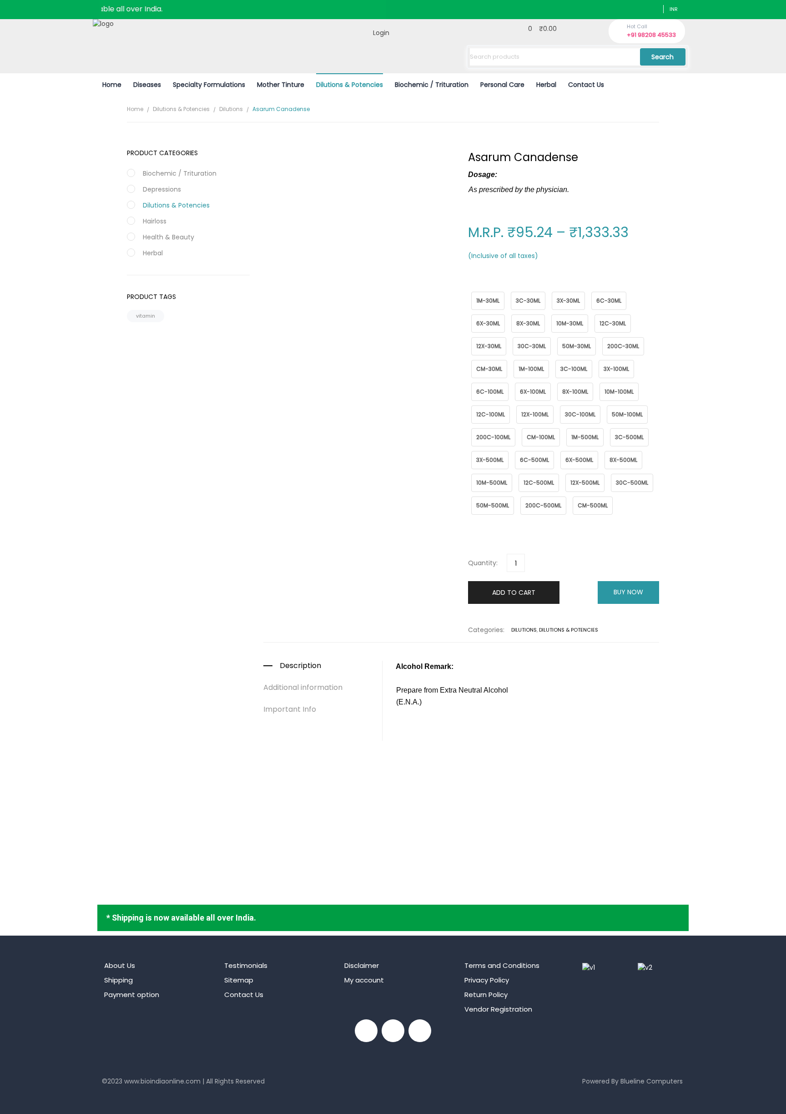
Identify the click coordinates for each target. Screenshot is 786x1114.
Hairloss (154, 221)
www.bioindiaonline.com (162, 1081)
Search (662, 56)
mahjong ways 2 (128, 1095)
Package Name (489, 287)
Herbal (153, 253)
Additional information (303, 688)
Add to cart (513, 592)
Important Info (289, 709)
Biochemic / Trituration (180, 173)
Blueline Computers (651, 1081)
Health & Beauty (168, 237)
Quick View (461, 778)
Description (300, 666)
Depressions (162, 189)
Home (135, 109)
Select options (461, 829)
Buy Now (628, 592)
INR (674, 9)
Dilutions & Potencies (181, 109)
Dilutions (231, 109)
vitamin (145, 315)
